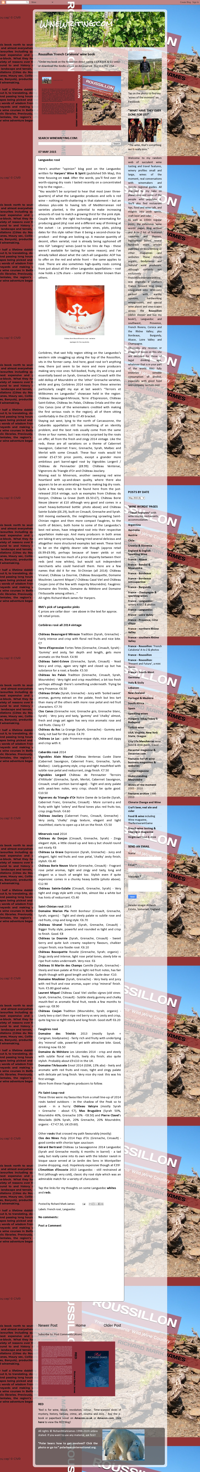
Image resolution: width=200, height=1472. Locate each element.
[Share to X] (96, 1204)
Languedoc (68, 1209)
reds (47, 1192)
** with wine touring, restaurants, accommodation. (143, 516)
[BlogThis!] (93, 1204)
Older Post (112, 1326)
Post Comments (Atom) (68, 1334)
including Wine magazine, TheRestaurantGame (141, 820)
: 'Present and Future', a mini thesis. (144, 664)
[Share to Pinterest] (102, 1204)
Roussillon (155, 311)
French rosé (54, 1209)
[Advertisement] (79, 1312)
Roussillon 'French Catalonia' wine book (66, 54)
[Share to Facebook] (99, 1204)
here (41, 1422)
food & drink (142, 837)
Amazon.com (105, 1418)
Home (81, 1326)
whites (111, 1188)
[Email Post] (83, 1204)
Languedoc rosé (49, 160)
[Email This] (90, 1204)
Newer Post (48, 1326)
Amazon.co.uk (83, 1418)
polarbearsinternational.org (78, 1447)
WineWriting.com (76, 23)
